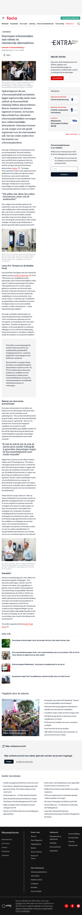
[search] (78, 23)
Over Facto (6, 843)
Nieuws (33, 836)
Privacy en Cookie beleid (43, 909)
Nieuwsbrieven (10, 832)
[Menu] (3, 18)
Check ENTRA (57, 78)
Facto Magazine (36, 840)
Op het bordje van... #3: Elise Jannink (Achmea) (20, 795)
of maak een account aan (24, 761)
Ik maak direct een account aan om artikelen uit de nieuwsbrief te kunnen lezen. (66, 160)
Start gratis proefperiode (70, 18)
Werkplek (53, 843)
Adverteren (6, 851)
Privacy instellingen (23, 911)
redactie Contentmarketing (13, 47)
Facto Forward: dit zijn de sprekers (56, 729)
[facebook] (72, 906)
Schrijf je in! (64, 174)
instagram (34, 884)
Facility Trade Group (21, 276)
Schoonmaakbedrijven (39, 872)
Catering (71, 841)
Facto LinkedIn (36, 891)
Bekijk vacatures (71, 134)
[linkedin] (78, 906)
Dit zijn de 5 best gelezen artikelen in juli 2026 (60, 801)
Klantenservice (7, 839)
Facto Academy (36, 852)
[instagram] (66, 906)
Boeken (33, 848)
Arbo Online (35, 876)
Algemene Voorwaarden (24, 909)
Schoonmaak (73, 845)
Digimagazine (36, 844)
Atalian (14, 168)
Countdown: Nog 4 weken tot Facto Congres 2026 (61, 713)
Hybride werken (36, 880)
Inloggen (9, 761)
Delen (8, 55)
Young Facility (73, 838)
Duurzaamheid (55, 847)
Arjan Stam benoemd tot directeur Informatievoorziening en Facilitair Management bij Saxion (61, 814)
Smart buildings (74, 834)
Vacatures (5, 855)
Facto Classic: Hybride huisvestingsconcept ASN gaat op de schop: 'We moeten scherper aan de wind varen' (20, 789)
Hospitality (54, 851)
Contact (4, 847)
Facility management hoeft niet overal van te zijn (20, 783)
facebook (34, 887)
